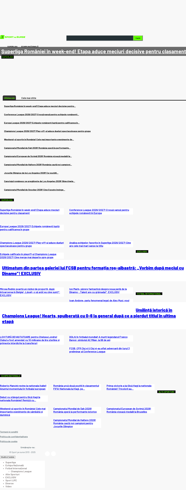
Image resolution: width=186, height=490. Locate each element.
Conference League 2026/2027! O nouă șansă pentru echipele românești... (41, 114)
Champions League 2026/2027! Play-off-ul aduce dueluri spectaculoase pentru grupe (47, 131)
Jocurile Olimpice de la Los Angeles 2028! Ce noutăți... (31, 173)
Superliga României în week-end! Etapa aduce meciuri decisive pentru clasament (93, 51)
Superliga (7, 56)
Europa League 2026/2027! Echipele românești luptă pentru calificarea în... (42, 122)
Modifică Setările (7, 457)
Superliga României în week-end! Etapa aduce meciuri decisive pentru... (40, 106)
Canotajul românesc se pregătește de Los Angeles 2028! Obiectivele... (39, 181)
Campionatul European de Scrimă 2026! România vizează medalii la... (38, 156)
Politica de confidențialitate (14, 436)
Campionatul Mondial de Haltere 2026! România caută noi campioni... (38, 164)
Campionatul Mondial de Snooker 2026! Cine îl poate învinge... (34, 189)
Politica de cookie (8, 441)
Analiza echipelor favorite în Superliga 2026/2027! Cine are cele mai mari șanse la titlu (100, 244)
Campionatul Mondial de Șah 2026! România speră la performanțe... (37, 148)
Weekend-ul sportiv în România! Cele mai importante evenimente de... (39, 139)
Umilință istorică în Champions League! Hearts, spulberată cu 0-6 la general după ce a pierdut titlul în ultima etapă (89, 315)
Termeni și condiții (9, 431)
